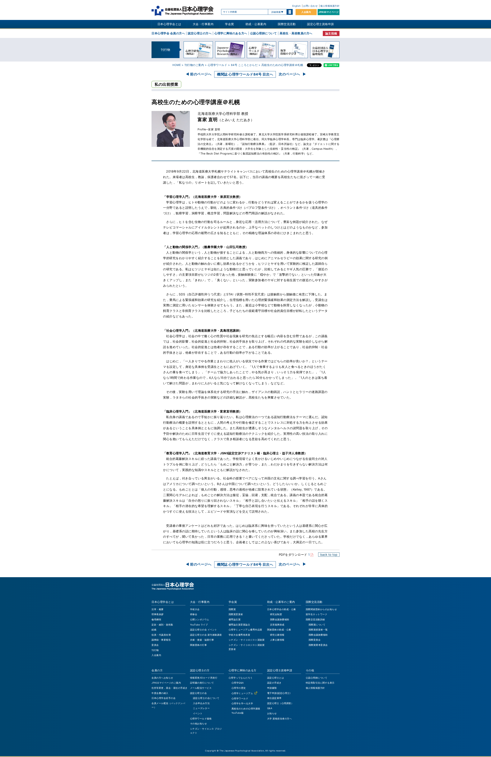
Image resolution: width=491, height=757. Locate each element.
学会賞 (229, 24)
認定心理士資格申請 (320, 24)
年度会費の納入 (160, 693)
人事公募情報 (277, 639)
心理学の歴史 (238, 687)
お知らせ (272, 713)
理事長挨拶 (158, 614)
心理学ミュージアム (242, 693)
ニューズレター (201, 708)
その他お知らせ (198, 723)
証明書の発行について (202, 682)
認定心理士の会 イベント (203, 629)
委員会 (155, 645)
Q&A (269, 708)
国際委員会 (315, 639)
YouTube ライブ (199, 624)
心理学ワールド (217, 65)
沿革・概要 (158, 609)
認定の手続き (274, 682)
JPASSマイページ (329, 12)
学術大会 (195, 609)
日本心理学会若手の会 (163, 698)
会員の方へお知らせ (162, 677)
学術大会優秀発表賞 (239, 634)
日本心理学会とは (169, 24)
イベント (198, 713)
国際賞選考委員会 (318, 645)
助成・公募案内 (256, 24)
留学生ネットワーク (316, 614)
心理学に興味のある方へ (230, 33)
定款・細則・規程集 (162, 624)
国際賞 (232, 609)
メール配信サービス (201, 687)
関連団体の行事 (198, 645)
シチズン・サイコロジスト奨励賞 (247, 639)
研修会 (193, 614)
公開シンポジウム (199, 619)
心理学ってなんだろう (241, 677)
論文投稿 (331, 33)
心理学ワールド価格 (201, 718)
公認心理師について (263, 33)
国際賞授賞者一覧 (318, 629)
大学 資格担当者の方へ (279, 718)
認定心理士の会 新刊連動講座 (206, 634)
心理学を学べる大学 (242, 703)
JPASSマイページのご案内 (166, 682)
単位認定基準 (274, 698)
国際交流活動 (287, 24)
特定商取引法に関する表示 (320, 682)
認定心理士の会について (206, 698)
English (296, 5)
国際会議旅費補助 (279, 619)
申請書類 (272, 687)
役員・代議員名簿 (161, 634)
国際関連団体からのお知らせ (321, 609)
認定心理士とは (275, 677)
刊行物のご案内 (194, 65)
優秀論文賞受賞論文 (239, 624)
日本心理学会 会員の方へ (168, 33)
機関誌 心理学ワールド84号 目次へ (245, 74)
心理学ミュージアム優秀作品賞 (245, 629)
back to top (328, 554)
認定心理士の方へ (200, 33)
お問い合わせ (310, 5)
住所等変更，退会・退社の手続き (170, 687)
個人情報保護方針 (329, 5)
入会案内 (306, 12)
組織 (154, 629)
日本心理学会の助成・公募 (281, 609)
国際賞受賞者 (236, 614)
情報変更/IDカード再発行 (203, 677)
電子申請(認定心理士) (279, 693)
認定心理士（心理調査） (280, 703)
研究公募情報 (277, 634)
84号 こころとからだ (244, 65)
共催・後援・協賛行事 (202, 639)
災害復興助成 (277, 624)
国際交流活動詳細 (315, 619)
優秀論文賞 (235, 619)
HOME (176, 65)
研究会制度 (276, 614)
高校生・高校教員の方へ (296, 33)
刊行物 (155, 650)
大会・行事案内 (203, 24)
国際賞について (317, 624)
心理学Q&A (237, 682)
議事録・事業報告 (161, 639)
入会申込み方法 (201, 703)
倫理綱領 (156, 619)
